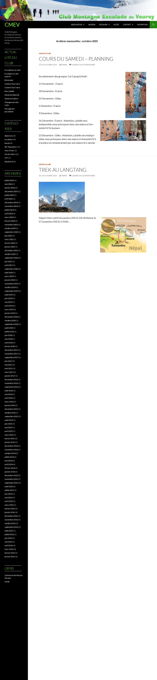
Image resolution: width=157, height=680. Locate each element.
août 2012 (9, 531)
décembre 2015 (11, 409)
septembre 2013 (11, 483)
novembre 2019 (11, 283)
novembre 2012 (11, 519)
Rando (7, 143)
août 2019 (9, 295)
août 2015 (9, 420)
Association (76, 25)
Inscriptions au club (12, 70)
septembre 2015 (11, 416)
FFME (7, 582)
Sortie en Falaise (11, 98)
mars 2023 (9, 239)
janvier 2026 (10, 188)
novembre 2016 (11, 383)
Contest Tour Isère (12, 84)
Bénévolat (9, 80)
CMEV (12, 24)
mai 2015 (8, 427)
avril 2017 (9, 368)
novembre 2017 (11, 354)
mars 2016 (9, 401)
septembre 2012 (11, 527)
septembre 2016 (11, 387)
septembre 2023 (11, 232)
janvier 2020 (10, 280)
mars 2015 (9, 435)
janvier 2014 (10, 472)
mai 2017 (8, 365)
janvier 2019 (10, 313)
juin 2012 (8, 538)
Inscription (142, 25)
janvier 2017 (10, 376)
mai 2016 (8, 394)
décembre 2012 (11, 516)
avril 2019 (9, 306)
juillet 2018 (9, 331)
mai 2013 (8, 497)
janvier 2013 (10, 512)
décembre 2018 (11, 317)
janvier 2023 (10, 247)
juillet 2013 (9, 490)
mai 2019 (8, 302)
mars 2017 (9, 372)
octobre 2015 (10, 413)
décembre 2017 (11, 350)
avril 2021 (9, 265)
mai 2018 (8, 339)
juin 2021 (8, 261)
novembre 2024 (11, 206)
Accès (116, 25)
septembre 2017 (11, 357)
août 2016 (9, 390)
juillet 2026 (9, 180)
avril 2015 (9, 431)
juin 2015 (8, 424)
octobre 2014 (10, 453)
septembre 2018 (11, 324)
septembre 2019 (11, 291)
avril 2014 (9, 464)
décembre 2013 (11, 475)
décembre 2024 (11, 202)
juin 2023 (8, 236)
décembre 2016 (11, 379)
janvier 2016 (10, 405)
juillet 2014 (9, 457)
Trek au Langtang (62, 170)
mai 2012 (8, 542)
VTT (6, 158)
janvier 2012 (10, 556)
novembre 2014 (11, 449)
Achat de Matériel (12, 95)
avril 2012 (9, 545)
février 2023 (10, 243)
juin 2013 (8, 494)
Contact (127, 25)
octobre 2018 (10, 320)
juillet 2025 (9, 195)
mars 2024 (9, 217)
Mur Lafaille (9, 91)
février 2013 (10, 508)
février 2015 (10, 438)
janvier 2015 (10, 442)
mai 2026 (8, 184)
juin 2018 (8, 335)
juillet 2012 (9, 534)
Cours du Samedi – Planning (76, 59)
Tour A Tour (9, 150)
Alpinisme (9, 136)
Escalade (103, 25)
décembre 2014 (11, 446)
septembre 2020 (11, 269)
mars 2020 (9, 276)
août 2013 (9, 486)
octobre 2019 (10, 287)
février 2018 (10, 346)
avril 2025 (9, 199)
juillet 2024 (9, 210)
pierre (64, 64)
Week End (9, 161)
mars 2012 (9, 549)
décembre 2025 (11, 191)
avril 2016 (9, 398)
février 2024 (10, 221)
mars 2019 (9, 309)
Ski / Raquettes (11, 147)
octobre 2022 (10, 254)
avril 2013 (9, 501)
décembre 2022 (11, 250)
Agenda (91, 25)
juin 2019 (8, 298)
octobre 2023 (10, 228)
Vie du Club (45, 53)
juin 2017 (8, 361)
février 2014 (10, 468)
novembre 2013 (11, 479)
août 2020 (9, 272)
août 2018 (9, 328)
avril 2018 (9, 342)
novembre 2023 (11, 224)
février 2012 (10, 553)
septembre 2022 (11, 258)
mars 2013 (9, 505)
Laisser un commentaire (83, 64)
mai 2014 (8, 460)
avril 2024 (9, 213)
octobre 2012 (10, 523)
